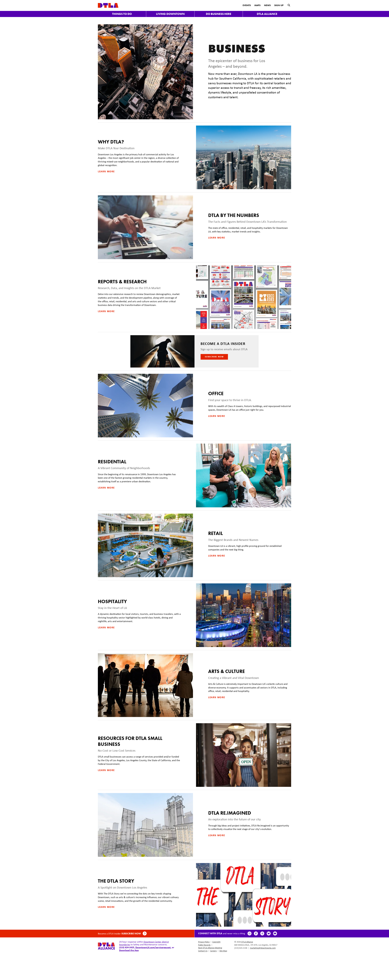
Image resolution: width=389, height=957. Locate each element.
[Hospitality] (243, 615)
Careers (213, 950)
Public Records (204, 944)
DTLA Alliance (267, 14)
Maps (257, 5)
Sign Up (279, 5)
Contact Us (202, 950)
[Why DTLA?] (243, 157)
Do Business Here (218, 14)
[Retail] (145, 545)
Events (247, 5)
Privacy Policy (204, 941)
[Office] (145, 405)
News (267, 5)
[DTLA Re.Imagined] (145, 825)
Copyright (216, 941)
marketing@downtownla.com (263, 948)
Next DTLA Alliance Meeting (210, 947)
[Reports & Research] (243, 297)
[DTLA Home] (108, 5)
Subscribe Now (214, 356)
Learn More (106, 171)
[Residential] (243, 475)
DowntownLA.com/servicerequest (153, 947)
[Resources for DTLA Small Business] (243, 755)
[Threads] (262, 933)
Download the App (129, 950)
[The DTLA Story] (243, 895)
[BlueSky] (269, 933)
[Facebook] (256, 933)
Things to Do (122, 14)
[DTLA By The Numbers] (145, 227)
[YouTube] (275, 933)
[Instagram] (249, 933)
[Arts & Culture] (145, 685)
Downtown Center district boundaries (144, 943)
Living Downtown (170, 14)
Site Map (223, 950)
